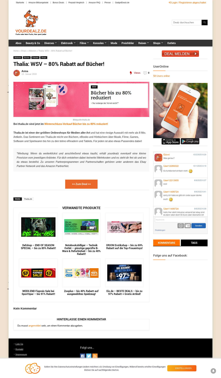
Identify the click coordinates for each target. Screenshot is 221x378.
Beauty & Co (33, 43)
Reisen (142, 43)
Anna (25, 71)
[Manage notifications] (213, 370)
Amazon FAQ (94, 2)
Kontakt (19, 349)
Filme (83, 43)
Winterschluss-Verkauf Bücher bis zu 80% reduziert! (76, 124)
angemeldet (34, 325)
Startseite (20, 2)
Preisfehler (128, 43)
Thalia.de (28, 199)
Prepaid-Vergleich (76, 2)
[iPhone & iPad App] (170, 139)
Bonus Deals (58, 2)
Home (16, 51)
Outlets (171, 43)
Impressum (21, 354)
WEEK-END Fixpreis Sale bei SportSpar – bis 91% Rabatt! (38, 292)
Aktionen (32, 51)
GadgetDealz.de (122, 2)
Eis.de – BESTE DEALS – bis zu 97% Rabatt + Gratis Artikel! (124, 292)
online (161, 75)
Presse (108, 2)
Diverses (49, 43)
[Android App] (190, 139)
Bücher (27, 57)
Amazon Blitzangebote (38, 2)
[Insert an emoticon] (180, 225)
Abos (18, 43)
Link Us (19, 344)
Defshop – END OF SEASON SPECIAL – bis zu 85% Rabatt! (38, 247)
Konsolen (98, 43)
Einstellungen (160, 230)
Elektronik (67, 43)
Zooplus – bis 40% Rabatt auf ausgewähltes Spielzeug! (81, 292)
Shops (156, 43)
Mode (114, 43)
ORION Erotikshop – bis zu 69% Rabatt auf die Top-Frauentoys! (124, 247)
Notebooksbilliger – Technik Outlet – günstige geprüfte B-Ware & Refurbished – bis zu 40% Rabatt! (81, 249)
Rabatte (35, 57)
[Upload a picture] (187, 225)
